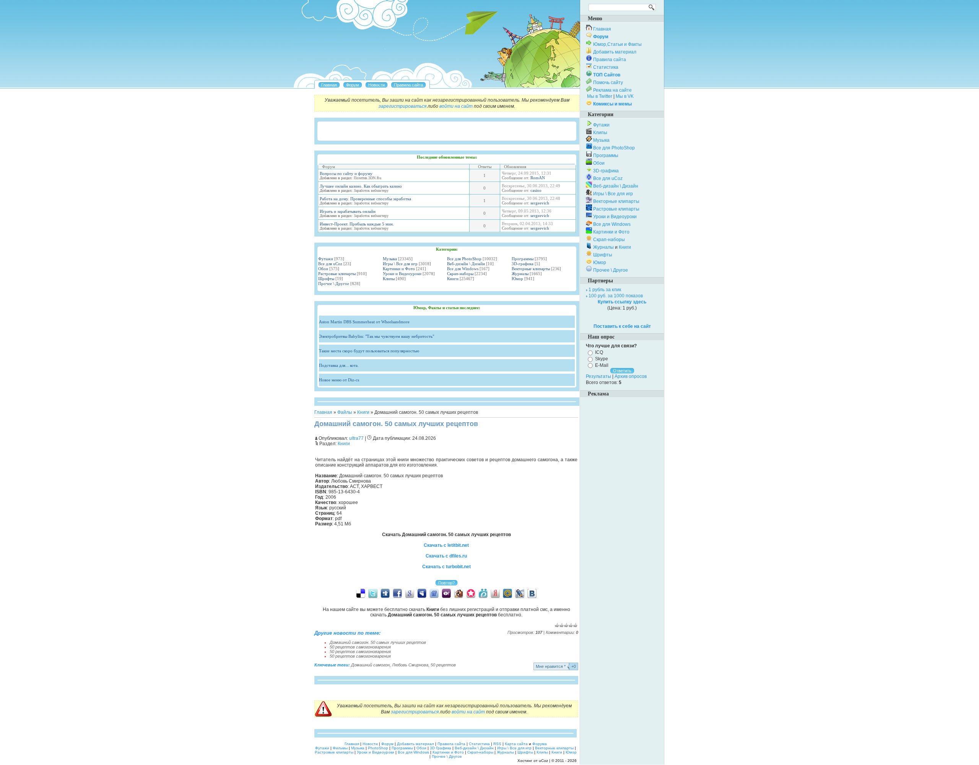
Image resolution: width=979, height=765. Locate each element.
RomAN (537, 177)
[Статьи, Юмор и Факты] (376, 85)
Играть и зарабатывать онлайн (348, 211)
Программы (522, 258)
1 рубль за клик (605, 289)
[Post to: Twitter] (373, 593)
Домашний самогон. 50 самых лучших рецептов (378, 642)
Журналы (520, 273)
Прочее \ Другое (333, 283)
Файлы (344, 412)
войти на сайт (456, 106)
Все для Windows (462, 268)
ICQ (599, 352)
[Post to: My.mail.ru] (507, 593)
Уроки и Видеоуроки (402, 273)
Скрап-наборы (460, 273)
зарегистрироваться (402, 106)
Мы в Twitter (599, 96)
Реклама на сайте (612, 90)
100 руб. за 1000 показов (616, 295)
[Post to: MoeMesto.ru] (483, 593)
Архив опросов (631, 376)
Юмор (517, 278)
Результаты (598, 376)
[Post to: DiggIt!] (385, 593)
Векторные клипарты (531, 268)
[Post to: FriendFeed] (434, 593)
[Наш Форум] (352, 85)
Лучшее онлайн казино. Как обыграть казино (361, 186)
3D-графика (522, 263)
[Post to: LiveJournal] (520, 593)
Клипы (389, 278)
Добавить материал (614, 52)
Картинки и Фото (399, 268)
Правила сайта (609, 59)
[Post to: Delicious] (361, 593)
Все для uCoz (330, 263)
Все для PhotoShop (464, 258)
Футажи (325, 258)
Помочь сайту (608, 82)
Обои (323, 268)
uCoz (543, 761)
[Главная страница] (329, 85)
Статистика (605, 67)
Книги (453, 278)
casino (536, 190)
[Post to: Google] (409, 593)
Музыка (390, 258)
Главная (323, 412)
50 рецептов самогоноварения (360, 647)
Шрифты (326, 278)
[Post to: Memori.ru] (471, 593)
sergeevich (539, 203)
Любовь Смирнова (410, 665)
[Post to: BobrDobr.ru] (458, 593)
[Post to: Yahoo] (446, 593)
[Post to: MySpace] (422, 593)
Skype (601, 358)
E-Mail (601, 365)
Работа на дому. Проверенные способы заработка (365, 198)
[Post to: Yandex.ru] (495, 593)
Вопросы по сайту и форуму (346, 173)
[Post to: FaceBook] (397, 593)
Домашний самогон (370, 665)
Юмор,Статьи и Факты (617, 44)
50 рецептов (443, 665)
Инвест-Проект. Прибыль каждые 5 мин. (357, 224)
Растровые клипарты (337, 273)
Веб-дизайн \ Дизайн (466, 263)
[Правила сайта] (408, 85)
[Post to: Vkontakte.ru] (532, 593)
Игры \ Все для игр (400, 263)
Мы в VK (625, 96)
